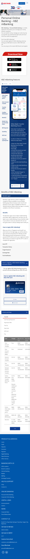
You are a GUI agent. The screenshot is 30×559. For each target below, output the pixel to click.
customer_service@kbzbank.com (9, 542)
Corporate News (5, 512)
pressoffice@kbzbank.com (7, 548)
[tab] (5, 89)
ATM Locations (5, 466)
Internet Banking (5, 471)
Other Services (4, 458)
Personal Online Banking (7, 494)
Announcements (5, 503)
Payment (3, 451)
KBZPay (3, 476)
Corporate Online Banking (7, 497)
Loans (2, 442)
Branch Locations (5, 468)
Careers (3, 505)
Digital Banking (5, 454)
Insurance (3, 449)
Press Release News (6, 514)
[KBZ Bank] (6, 3)
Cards (2, 444)
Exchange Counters (6, 478)
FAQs (2, 484)
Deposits (3, 447)
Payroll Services (5, 456)
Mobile (3, 473)
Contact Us (21, 3)
